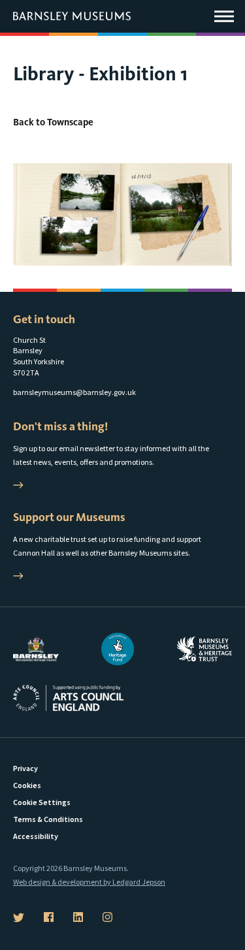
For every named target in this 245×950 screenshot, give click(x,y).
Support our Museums (69, 517)
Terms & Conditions (48, 819)
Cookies (27, 785)
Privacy (25, 768)
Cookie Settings (42, 802)
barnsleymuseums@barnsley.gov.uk (74, 392)
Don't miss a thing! (60, 426)
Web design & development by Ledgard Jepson (89, 882)
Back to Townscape (53, 122)
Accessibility (35, 836)
